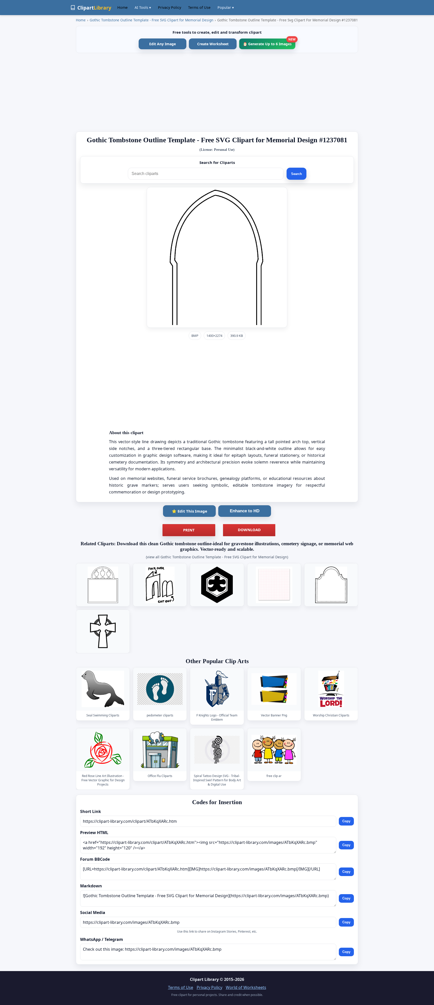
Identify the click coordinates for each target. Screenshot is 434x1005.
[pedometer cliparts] (160, 689)
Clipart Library (204, 979)
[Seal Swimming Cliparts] (103, 689)
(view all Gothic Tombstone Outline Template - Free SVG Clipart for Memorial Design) (217, 557)
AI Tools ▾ (143, 7)
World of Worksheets (246, 987)
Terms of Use (199, 7)
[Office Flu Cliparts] (160, 750)
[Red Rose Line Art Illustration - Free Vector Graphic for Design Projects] (103, 750)
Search (296, 174)
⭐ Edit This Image (189, 511)
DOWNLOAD (249, 529)
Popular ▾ (226, 7)
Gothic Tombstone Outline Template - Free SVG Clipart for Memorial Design (151, 20)
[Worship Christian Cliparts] (331, 689)
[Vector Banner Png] (274, 689)
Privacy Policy (169, 7)
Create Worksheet (213, 43)
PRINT (189, 529)
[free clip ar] (274, 750)
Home (122, 7)
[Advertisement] (217, 92)
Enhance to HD (244, 511)
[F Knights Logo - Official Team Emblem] (217, 689)
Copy (346, 821)
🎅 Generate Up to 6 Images (269, 42)
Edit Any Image (162, 43)
